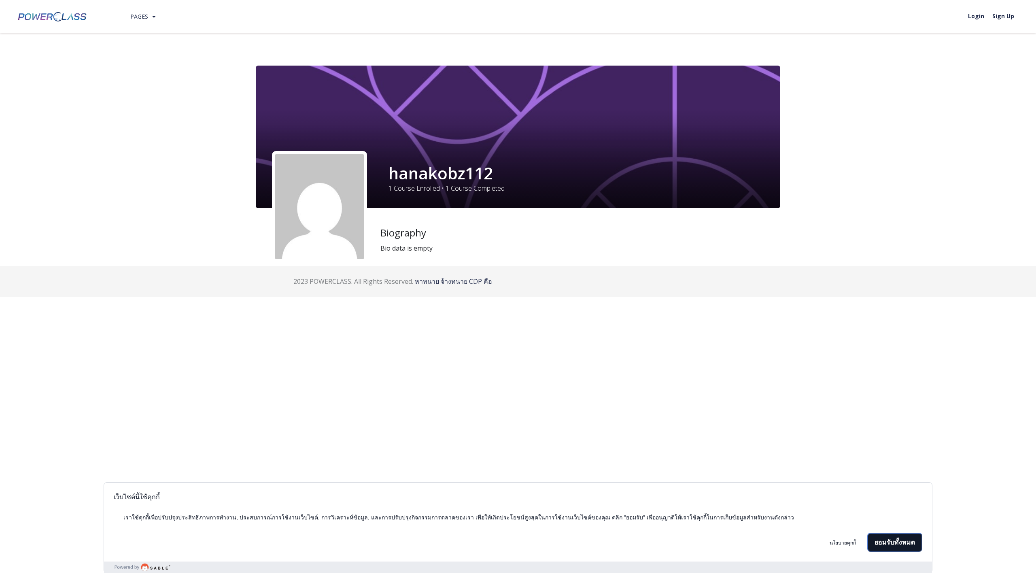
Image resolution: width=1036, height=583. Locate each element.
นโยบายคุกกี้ (843, 543)
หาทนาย (427, 281)
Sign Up (1003, 16)
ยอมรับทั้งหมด (895, 542)
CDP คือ (480, 281)
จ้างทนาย (454, 281)
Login (976, 16)
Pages (139, 16)
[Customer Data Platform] (518, 567)
